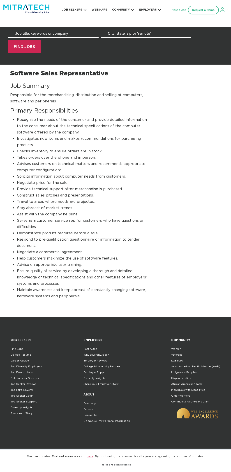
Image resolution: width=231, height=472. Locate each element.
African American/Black (186, 384)
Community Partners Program (190, 401)
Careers (88, 409)
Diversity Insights (21, 407)
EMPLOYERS (148, 9)
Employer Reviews (95, 360)
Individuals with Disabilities (188, 389)
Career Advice (20, 360)
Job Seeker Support (24, 401)
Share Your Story (21, 413)
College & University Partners (101, 366)
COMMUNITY (121, 9)
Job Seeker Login (22, 395)
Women (176, 349)
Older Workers (180, 395)
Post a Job (179, 10)
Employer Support (95, 372)
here (90, 456)
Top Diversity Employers (26, 366)
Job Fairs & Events (22, 389)
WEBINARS (99, 9)
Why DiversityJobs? (96, 354)
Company (89, 403)
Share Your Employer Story (101, 384)
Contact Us (90, 415)
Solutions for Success (25, 378)
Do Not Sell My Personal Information (106, 421)
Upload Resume (21, 354)
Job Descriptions (22, 372)
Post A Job (90, 349)
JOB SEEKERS (72, 9)
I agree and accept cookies (115, 464)
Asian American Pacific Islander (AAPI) (195, 366)
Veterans (176, 354)
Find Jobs (17, 349)
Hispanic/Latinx (181, 378)
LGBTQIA (177, 360)
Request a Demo (203, 10)
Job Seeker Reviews (23, 384)
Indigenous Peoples (184, 372)
